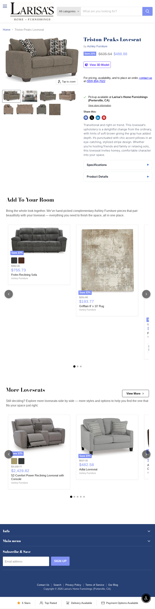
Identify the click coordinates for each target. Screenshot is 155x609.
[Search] (147, 11)
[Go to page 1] (74, 366)
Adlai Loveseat (88, 469)
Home (6, 29)
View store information (99, 105)
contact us (145, 77)
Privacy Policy (73, 584)
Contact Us (43, 584)
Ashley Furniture (97, 46)
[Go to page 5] (84, 497)
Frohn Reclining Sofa (24, 274)
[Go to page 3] (81, 366)
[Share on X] (92, 117)
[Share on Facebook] (86, 117)
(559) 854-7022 (96, 81)
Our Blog (113, 584)
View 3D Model (99, 64)
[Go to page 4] (81, 497)
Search (57, 584)
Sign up (60, 561)
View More (133, 393)
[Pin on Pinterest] (104, 117)
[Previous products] (9, 294)
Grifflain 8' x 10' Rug (91, 306)
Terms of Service (94, 584)
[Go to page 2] (77, 366)
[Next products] (146, 294)
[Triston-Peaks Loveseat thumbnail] (11, 96)
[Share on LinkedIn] (98, 117)
